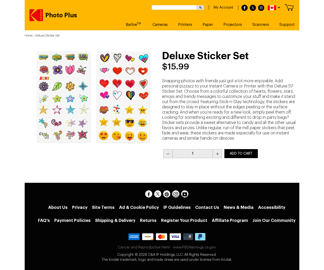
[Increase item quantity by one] (217, 153)
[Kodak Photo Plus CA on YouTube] (184, 193)
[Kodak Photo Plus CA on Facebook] (148, 193)
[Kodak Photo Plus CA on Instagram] (175, 193)
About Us (58, 207)
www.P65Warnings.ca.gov (194, 247)
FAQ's (44, 220)
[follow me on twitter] (253, 8)
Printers (185, 25)
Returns (148, 220)
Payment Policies (72, 220)
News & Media (239, 207)
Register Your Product (184, 220)
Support (287, 25)
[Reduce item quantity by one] (168, 153)
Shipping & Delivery (115, 220)
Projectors (232, 25)
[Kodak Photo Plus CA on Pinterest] (166, 193)
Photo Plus (61, 15)
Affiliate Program (230, 220)
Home (28, 35)
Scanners (260, 25)
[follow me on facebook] (244, 8)
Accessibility (271, 207)
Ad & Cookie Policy (139, 207)
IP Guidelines (177, 207)
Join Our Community (274, 220)
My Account (223, 7)
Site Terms (103, 207)
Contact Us (207, 207)
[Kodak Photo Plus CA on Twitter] (157, 193)
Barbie (133, 24)
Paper (208, 25)
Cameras (160, 25)
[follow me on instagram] (261, 8)
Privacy (80, 207)
